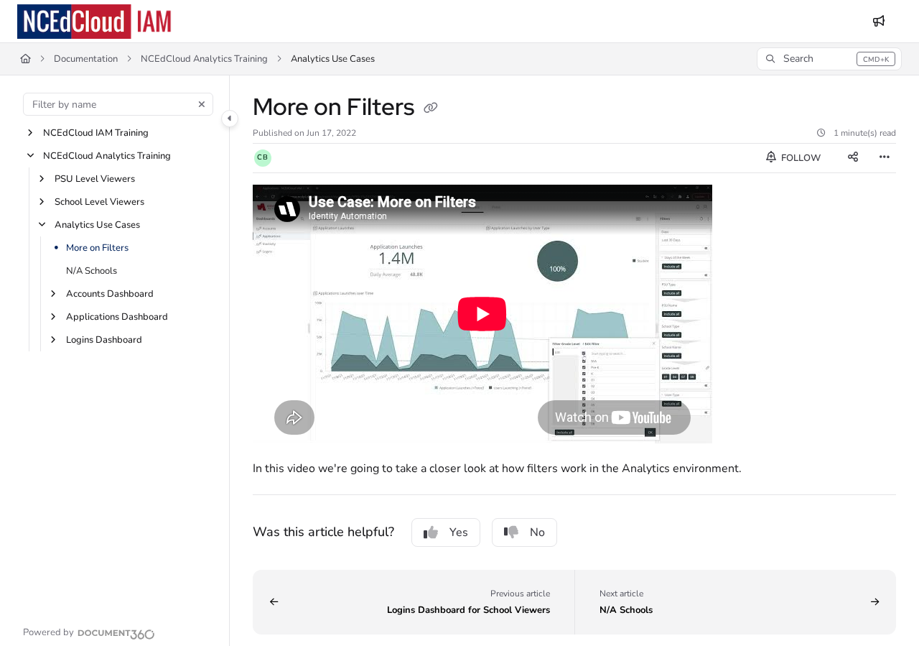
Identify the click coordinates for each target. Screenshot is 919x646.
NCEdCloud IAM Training (96, 132)
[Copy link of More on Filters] (430, 109)
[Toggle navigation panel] (229, 118)
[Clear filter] (201, 104)
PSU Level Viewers (95, 178)
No (537, 532)
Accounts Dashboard (110, 293)
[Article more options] (884, 158)
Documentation (86, 58)
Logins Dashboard (104, 339)
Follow (800, 158)
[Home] (96, 21)
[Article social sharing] (852, 158)
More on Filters (97, 247)
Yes (458, 532)
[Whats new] (878, 21)
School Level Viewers (99, 201)
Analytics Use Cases (97, 224)
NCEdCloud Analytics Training (204, 58)
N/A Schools (91, 270)
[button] (829, 58)
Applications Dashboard (117, 316)
